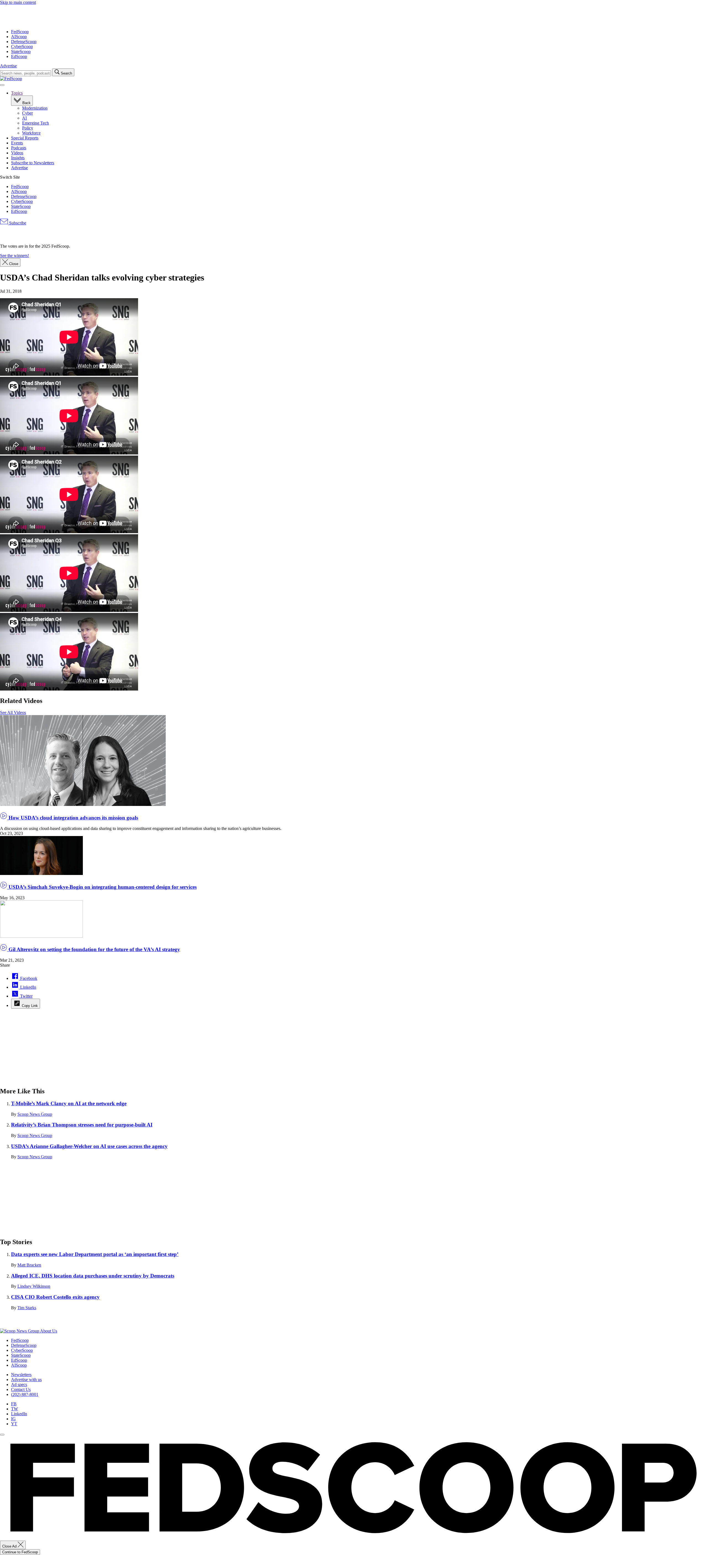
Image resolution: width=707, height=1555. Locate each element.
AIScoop (19, 36)
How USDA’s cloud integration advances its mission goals (72, 818)
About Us (48, 1331)
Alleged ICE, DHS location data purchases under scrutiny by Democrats (92, 1276)
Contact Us (21, 1389)
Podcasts (18, 148)
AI (24, 118)
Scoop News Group (34, 1114)
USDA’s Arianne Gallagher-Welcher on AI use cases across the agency (89, 1146)
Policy (27, 128)
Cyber (27, 113)
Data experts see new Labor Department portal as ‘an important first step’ (94, 1254)
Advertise (8, 66)
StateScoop (21, 51)
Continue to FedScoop (20, 1552)
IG (13, 1418)
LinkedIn (19, 1413)
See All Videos (13, 712)
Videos (17, 152)
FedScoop (20, 31)
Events (17, 143)
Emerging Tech (35, 123)
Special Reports (24, 138)
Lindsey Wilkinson (33, 1286)
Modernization (35, 108)
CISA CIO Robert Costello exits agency (55, 1297)
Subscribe (17, 223)
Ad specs (19, 1384)
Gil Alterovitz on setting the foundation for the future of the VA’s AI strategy (93, 949)
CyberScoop (22, 46)
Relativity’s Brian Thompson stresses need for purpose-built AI (81, 1125)
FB (14, 1403)
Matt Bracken (29, 1265)
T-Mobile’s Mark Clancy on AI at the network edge (68, 1103)
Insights (18, 157)
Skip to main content (18, 2)
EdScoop (19, 56)
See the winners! (14, 255)
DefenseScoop (23, 41)
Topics (17, 93)
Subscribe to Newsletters (32, 162)
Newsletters (21, 1374)
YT (14, 1423)
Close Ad (10, 1546)
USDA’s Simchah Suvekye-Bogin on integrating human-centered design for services (102, 887)
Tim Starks (26, 1307)
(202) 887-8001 (24, 1394)
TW (14, 1408)
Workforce (31, 133)
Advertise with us (26, 1379)
